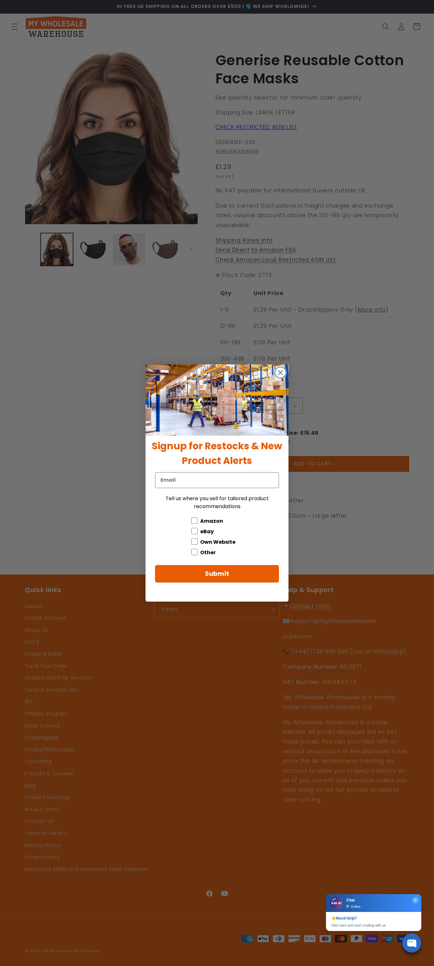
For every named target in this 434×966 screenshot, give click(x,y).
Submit (217, 573)
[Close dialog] (280, 372)
